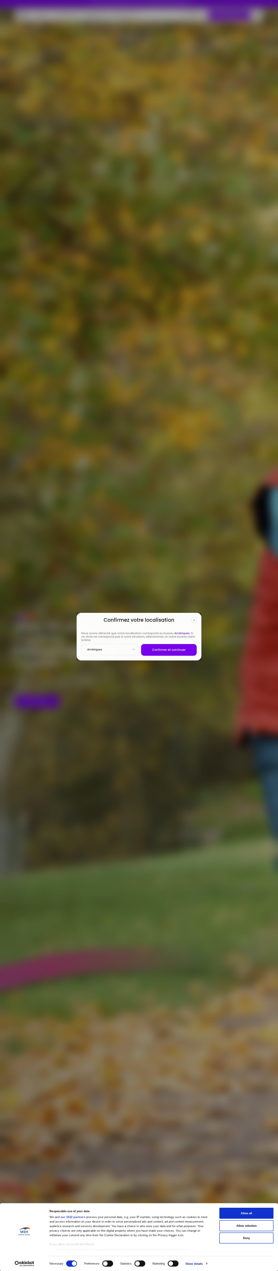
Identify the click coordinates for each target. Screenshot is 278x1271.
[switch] (107, 1263)
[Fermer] (194, 620)
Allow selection (246, 1225)
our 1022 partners (73, 1217)
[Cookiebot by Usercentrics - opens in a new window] (24, 1263)
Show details (194, 1263)
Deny (246, 1238)
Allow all (246, 1213)
